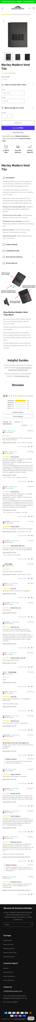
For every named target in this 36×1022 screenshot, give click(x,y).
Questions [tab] (17, 422)
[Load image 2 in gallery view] (18, 57)
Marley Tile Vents (8, 944)
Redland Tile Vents (8, 948)
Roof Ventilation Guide (22, 376)
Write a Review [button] (18, 412)
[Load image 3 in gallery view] (27, 57)
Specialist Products (9, 956)
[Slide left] (2, 57)
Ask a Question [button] (18, 416)
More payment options (18, 132)
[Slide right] (34, 57)
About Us (5, 968)
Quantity (3, 112)
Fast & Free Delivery (9, 976)
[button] (2, 8)
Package (3, 97)
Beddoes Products (9, 1019)
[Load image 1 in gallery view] (8, 57)
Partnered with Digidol (19, 1019)
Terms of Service (8, 972)
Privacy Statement (8, 980)
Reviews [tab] (6, 422)
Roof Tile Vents (7, 940)
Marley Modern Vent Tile (9, 442)
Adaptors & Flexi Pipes (10, 952)
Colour (3, 89)
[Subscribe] (31, 924)
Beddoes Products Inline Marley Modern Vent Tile (16, 857)
